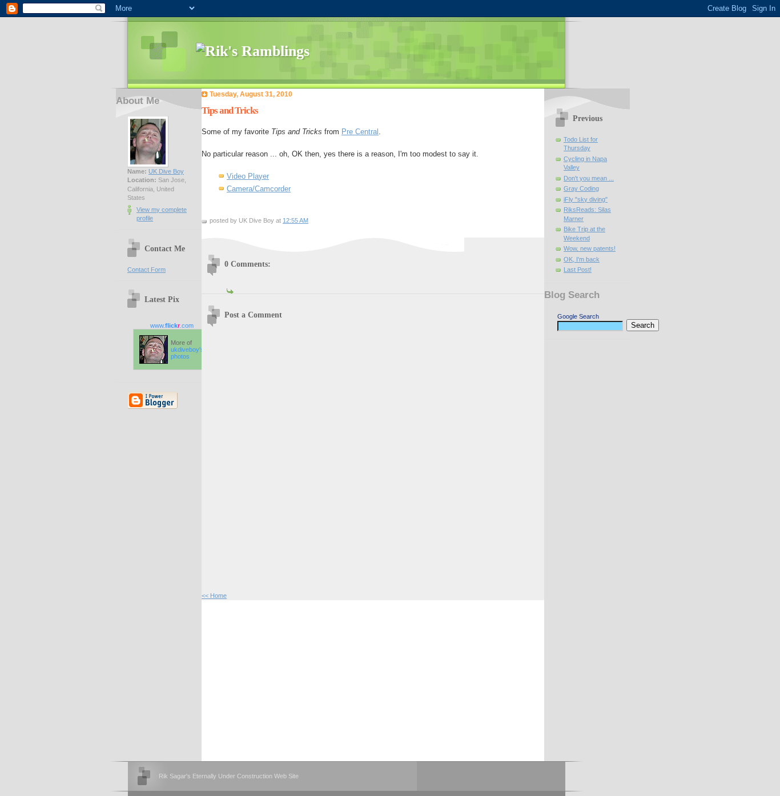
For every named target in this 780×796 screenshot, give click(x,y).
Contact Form (146, 269)
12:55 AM (295, 220)
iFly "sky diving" (586, 199)
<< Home (214, 595)
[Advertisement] (287, 679)
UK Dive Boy (166, 171)
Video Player (248, 176)
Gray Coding (581, 188)
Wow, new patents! (590, 248)
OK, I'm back (582, 259)
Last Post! (578, 269)
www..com (172, 325)
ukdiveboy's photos (187, 353)
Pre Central (360, 131)
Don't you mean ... (589, 178)
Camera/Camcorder (259, 188)
